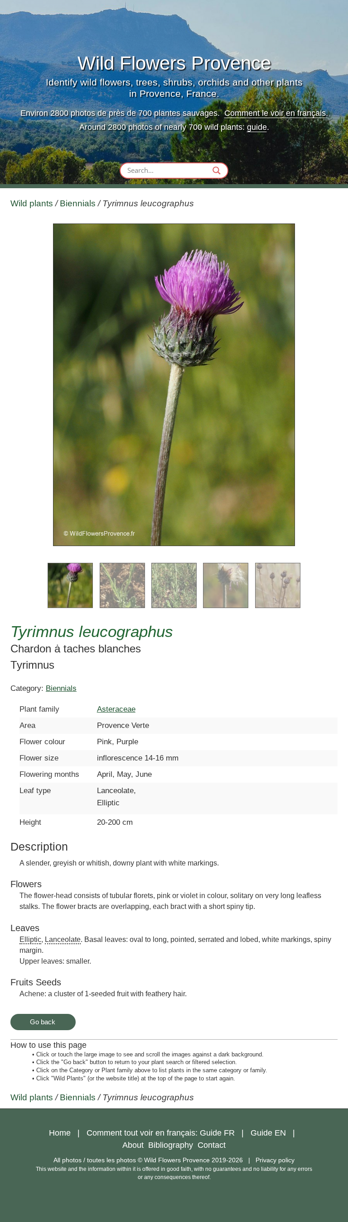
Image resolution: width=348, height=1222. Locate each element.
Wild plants (31, 203)
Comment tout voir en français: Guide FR (161, 1132)
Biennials (78, 203)
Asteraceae (116, 709)
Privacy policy (275, 1160)
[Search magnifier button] (216, 170)
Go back (42, 1022)
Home (60, 1132)
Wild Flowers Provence (174, 63)
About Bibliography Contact (174, 1145)
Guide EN (268, 1132)
